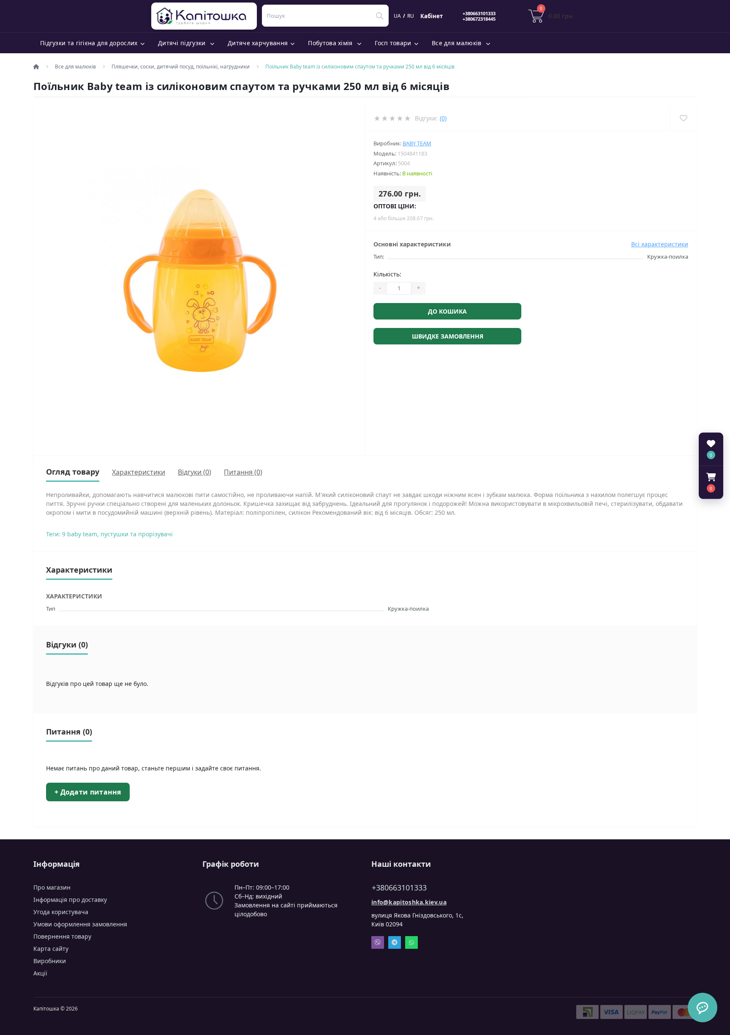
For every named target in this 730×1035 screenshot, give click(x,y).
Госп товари (393, 43)
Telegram (394, 942)
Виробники (49, 961)
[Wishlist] (683, 118)
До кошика (447, 311)
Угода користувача (60, 912)
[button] (711, 482)
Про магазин (52, 887)
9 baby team (79, 534)
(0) (443, 118)
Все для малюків (457, 43)
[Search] (380, 16)
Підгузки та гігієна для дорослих (89, 43)
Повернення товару (62, 936)
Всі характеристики (659, 244)
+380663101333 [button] (399, 888)
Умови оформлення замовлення (80, 924)
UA (397, 16)
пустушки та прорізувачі (137, 534)
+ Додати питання (87, 792)
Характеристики (138, 472)
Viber (377, 942)
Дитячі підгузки (182, 43)
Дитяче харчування (258, 43)
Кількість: (387, 274)
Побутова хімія (331, 43)
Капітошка (205, 16)
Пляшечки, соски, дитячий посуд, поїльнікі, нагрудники (181, 66)
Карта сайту (50, 949)
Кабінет (431, 16)
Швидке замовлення (447, 336)
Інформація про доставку (70, 900)
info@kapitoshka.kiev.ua (409, 902)
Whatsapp (411, 942)
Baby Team (417, 143)
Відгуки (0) (194, 472)
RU (410, 16)
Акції (40, 973)
